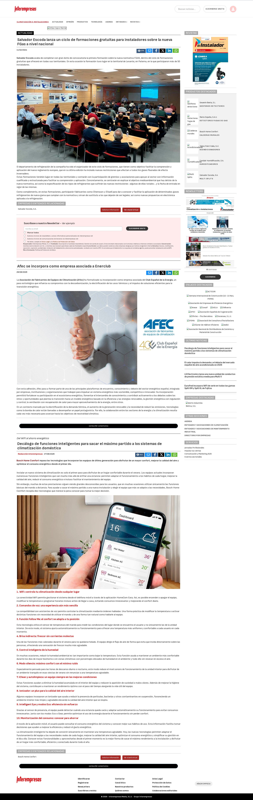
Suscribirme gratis (137, 228)
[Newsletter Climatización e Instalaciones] (214, 231)
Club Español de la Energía (159, 280)
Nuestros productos (124, 786)
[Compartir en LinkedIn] (169, 51)
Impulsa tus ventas (192, 451)
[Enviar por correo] (149, 51)
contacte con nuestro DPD (92, 248)
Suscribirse (210, 277)
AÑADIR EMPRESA (203, 784)
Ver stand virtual (131, 210)
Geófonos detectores (212, 106)
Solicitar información (110, 210)
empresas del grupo (125, 246)
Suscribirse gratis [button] (215, 9)
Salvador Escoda (25, 58)
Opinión (70, 22)
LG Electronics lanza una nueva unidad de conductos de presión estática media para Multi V (209, 375)
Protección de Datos (161, 783)
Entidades (121, 22)
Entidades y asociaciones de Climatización (206, 425)
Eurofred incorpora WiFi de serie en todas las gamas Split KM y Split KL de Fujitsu (209, 387)
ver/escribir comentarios (98, 426)
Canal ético (120, 783)
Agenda (109, 22)
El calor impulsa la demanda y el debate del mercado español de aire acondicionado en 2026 (209, 363)
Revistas (134, 22)
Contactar (120, 779)
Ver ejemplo (68, 223)
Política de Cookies (161, 786)
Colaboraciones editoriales (164, 790)
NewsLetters (84, 786)
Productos (82, 22)
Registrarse (83, 783)
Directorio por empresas (197, 435)
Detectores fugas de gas (214, 120)
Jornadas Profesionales (194, 448)
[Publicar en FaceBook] (156, 51)
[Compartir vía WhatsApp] (176, 51)
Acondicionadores (210, 149)
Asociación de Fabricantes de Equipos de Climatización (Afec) (52, 280)
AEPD (170, 248)
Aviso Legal (46, 242)
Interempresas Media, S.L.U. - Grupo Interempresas (130, 797)
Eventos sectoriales (193, 457)
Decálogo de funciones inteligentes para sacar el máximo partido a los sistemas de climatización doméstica (208, 351)
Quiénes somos (122, 790)
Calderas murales (210, 135)
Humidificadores (209, 164)
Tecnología (96, 22)
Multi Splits (206, 179)
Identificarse (84, 779)
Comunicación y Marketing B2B (198, 454)
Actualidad (57, 22)
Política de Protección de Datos (64, 242)
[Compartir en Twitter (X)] (162, 51)
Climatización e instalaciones (33, 22)
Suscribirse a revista (87, 790)
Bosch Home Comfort (28, 460)
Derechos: (155, 246)
